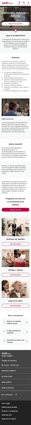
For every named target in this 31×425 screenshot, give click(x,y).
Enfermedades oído (6, 7)
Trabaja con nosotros (9, 360)
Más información (15, 244)
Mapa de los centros (9, 419)
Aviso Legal (6, 403)
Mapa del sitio (7, 415)
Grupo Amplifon (7, 356)
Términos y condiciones (10, 411)
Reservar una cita (15, 210)
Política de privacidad (9, 407)
